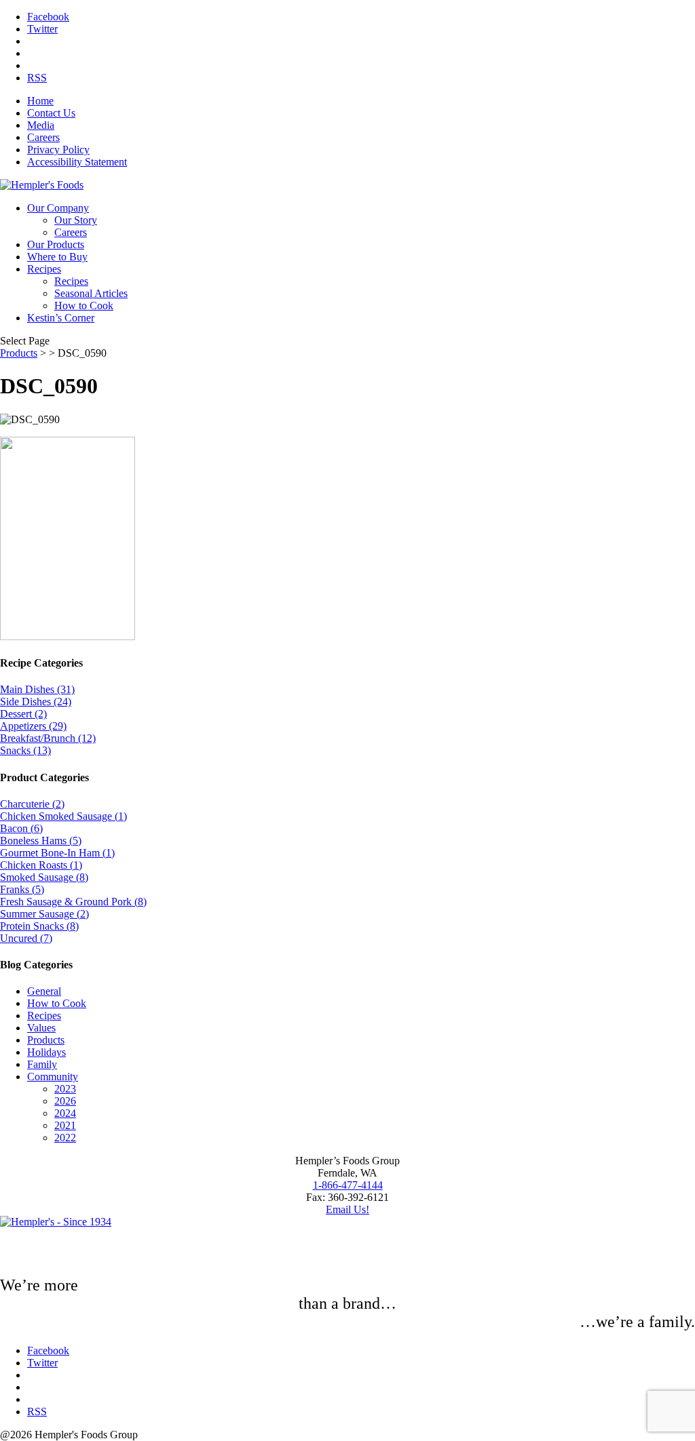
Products (18, 353)
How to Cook (83, 305)
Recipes (44, 269)
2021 (65, 1125)
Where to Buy (57, 256)
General (44, 991)
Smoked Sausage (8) (44, 877)
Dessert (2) (23, 713)
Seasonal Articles (91, 293)
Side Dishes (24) (35, 701)
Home (40, 100)
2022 (65, 1137)
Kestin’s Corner (60, 317)
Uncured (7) (26, 938)
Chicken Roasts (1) (41, 865)
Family (42, 1064)
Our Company (58, 208)
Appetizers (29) (33, 726)
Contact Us (51, 113)
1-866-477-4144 (348, 1185)
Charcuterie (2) (32, 804)
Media (40, 125)
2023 (65, 1088)
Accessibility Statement (77, 161)
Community (52, 1076)
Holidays (46, 1052)
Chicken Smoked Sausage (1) (63, 816)
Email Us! (347, 1209)
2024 (65, 1113)
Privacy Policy (58, 149)
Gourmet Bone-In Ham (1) (57, 852)
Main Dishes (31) (37, 689)
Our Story (75, 220)
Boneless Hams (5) (40, 840)
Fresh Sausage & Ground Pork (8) (73, 901)
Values (41, 1027)
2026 (65, 1101)
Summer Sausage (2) (44, 914)
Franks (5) (22, 889)
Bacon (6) (21, 828)
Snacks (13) (25, 750)
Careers (43, 137)
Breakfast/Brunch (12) (48, 738)
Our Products (55, 244)
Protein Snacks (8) (39, 926)
